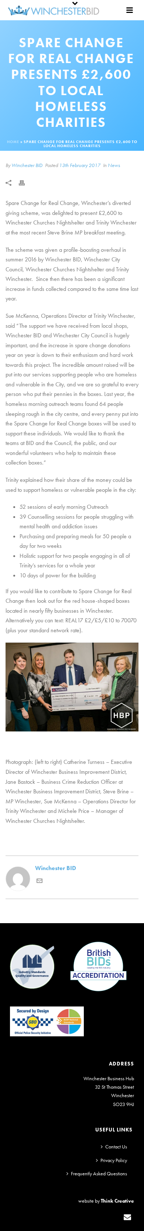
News (114, 165)
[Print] (25, 183)
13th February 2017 (79, 165)
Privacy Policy (113, 1160)
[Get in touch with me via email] (39, 882)
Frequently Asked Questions (99, 1173)
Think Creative (117, 1200)
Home (13, 141)
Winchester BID (26, 165)
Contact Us (116, 1146)
